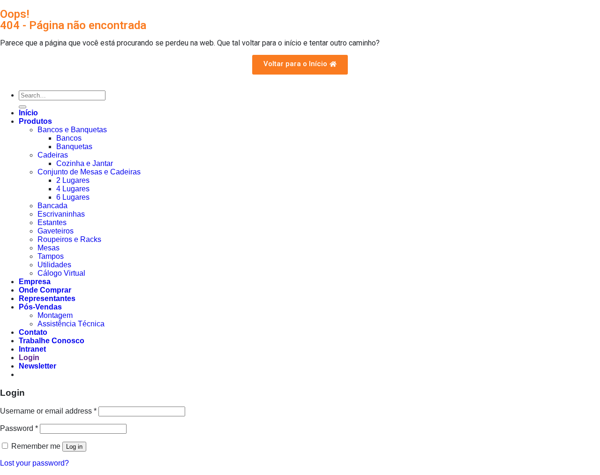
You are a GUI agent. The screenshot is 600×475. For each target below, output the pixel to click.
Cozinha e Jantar (84, 163)
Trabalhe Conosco (51, 341)
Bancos (69, 138)
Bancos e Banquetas (72, 130)
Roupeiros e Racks (69, 239)
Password (19, 428)
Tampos (51, 256)
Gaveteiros (56, 231)
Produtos (35, 121)
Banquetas (74, 147)
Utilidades (54, 265)
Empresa (35, 282)
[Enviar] (22, 107)
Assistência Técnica (71, 324)
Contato (33, 332)
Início (28, 113)
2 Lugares (73, 180)
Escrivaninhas (61, 214)
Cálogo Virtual (61, 273)
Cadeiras (53, 155)
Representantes (47, 298)
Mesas (49, 248)
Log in (74, 446)
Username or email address (48, 411)
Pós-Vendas (40, 307)
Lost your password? (34, 463)
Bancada (53, 206)
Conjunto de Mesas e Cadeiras (89, 172)
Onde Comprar (45, 290)
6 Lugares (73, 197)
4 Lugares (73, 189)
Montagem (55, 315)
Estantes (52, 222)
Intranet (32, 349)
